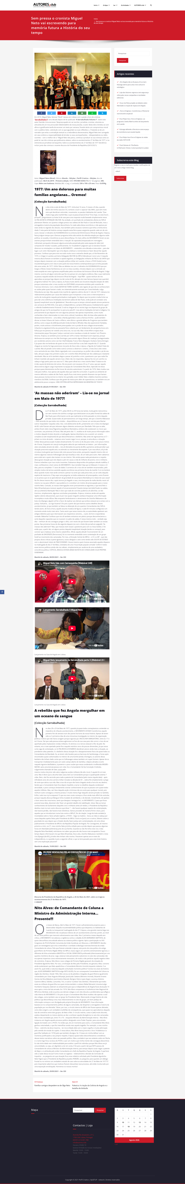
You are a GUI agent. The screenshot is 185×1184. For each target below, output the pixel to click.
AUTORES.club (139, 5)
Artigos (105, 5)
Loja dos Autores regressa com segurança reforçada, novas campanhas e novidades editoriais (133, 95)
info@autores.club (79, 1142)
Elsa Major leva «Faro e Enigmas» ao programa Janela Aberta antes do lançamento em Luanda (133, 121)
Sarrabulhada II (41, 119)
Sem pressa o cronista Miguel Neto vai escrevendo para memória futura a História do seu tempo (123, 22)
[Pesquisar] (151, 5)
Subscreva (120, 178)
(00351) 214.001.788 (81, 1140)
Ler (114, 5)
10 (123, 1122)
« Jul (116, 1144)
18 (129, 1126)
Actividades (125, 5)
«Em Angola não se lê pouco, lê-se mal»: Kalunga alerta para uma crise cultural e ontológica (132, 84)
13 (140, 1122)
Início (96, 5)
